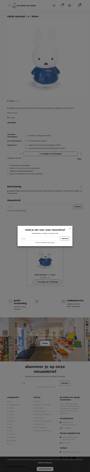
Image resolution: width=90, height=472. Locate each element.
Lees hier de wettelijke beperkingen (45, 242)
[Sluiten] (69, 228)
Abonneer (65, 238)
